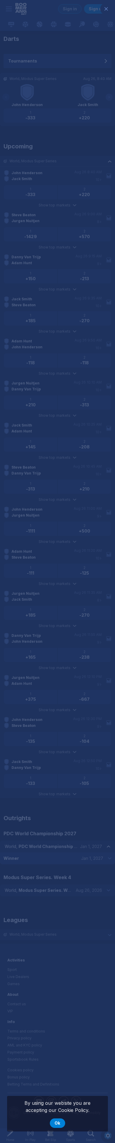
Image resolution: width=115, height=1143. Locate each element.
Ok (57, 1123)
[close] (106, 9)
